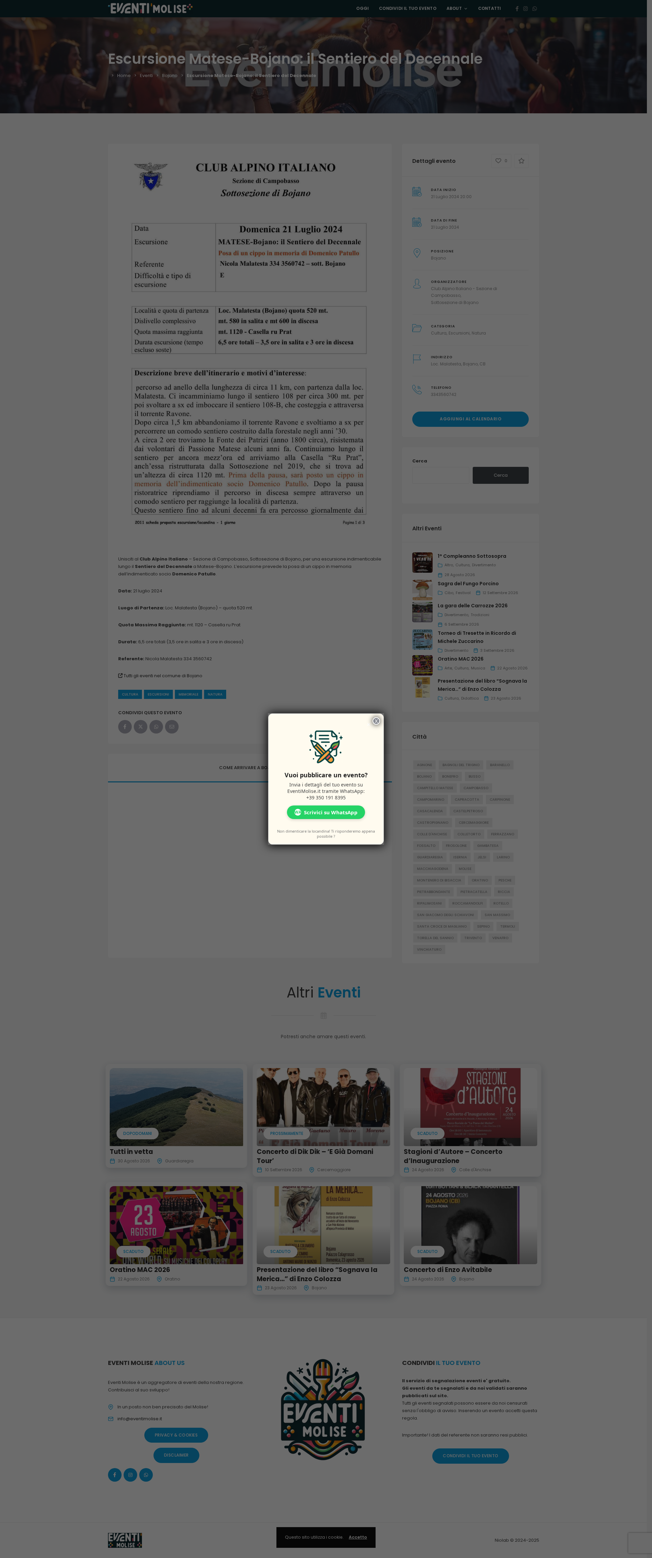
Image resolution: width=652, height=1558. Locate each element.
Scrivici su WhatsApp (326, 812)
